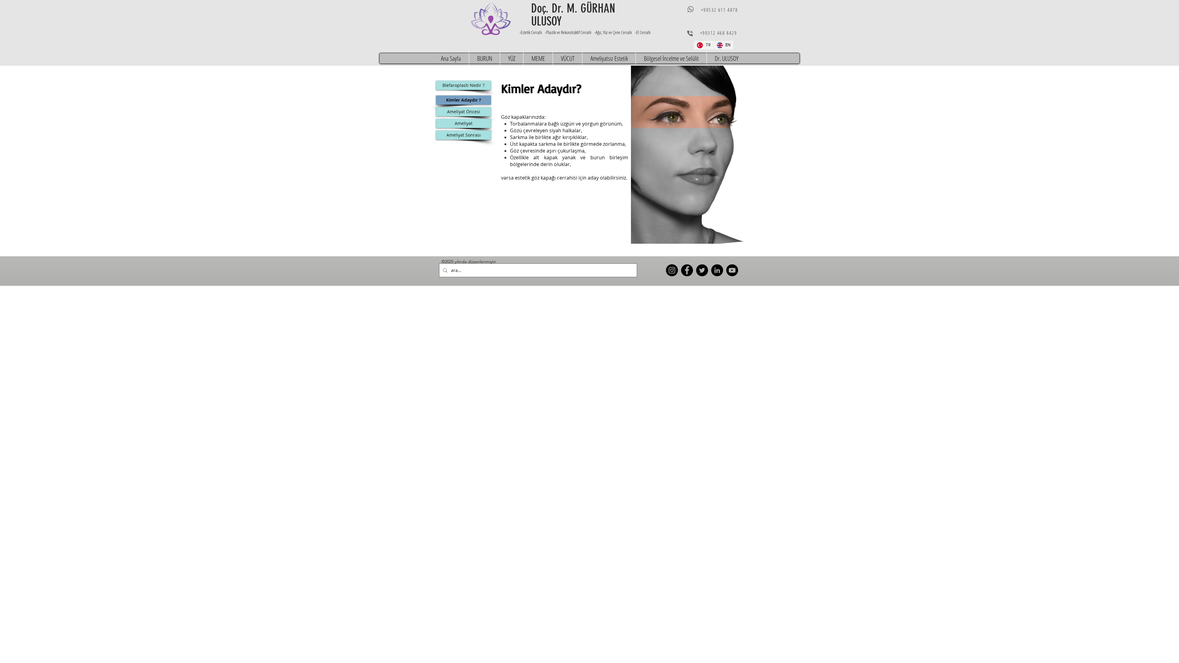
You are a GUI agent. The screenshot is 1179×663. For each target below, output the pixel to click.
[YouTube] (732, 270)
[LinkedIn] (717, 270)
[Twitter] (702, 270)
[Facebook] (687, 270)
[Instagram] (672, 270)
